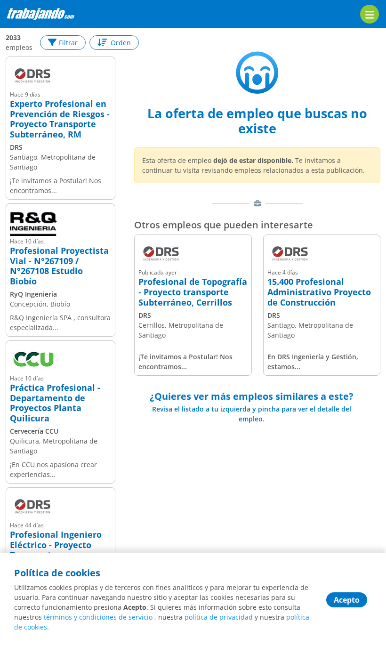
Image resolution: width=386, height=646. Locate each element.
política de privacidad (219, 617)
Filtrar (68, 42)
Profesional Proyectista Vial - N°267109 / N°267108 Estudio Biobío (59, 266)
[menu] (369, 14)
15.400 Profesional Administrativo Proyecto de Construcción (319, 292)
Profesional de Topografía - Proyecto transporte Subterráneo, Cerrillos (192, 292)
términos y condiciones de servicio (98, 617)
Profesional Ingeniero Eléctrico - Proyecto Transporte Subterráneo (56, 550)
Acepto (347, 600)
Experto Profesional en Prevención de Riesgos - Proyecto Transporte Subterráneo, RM (60, 119)
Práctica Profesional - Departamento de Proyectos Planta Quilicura (55, 403)
